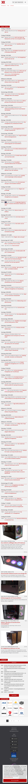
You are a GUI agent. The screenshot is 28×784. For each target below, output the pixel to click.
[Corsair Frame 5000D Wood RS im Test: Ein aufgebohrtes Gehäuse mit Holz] (14, 638)
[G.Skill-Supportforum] (21, 708)
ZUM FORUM (14, 695)
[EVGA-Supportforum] (10, 708)
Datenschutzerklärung (8, 777)
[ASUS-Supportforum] (4, 703)
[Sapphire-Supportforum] (21, 713)
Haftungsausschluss (14, 731)
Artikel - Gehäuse (5, 26)
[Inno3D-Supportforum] (4, 713)
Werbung (14, 735)
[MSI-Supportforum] (10, 713)
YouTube (15, 741)
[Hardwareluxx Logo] (3, 2)
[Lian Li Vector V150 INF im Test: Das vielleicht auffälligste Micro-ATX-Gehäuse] (14, 532)
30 (26, 541)
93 (26, 596)
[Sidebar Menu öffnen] (25, 2)
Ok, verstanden (15, 780)
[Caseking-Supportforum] (15, 703)
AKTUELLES (14, 662)
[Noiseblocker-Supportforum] (15, 713)
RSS (15, 750)
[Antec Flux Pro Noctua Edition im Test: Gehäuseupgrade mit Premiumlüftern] (14, 587)
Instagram (15, 747)
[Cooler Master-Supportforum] (21, 703)
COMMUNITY (4, 659)
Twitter (15, 744)
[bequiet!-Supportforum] (10, 703)
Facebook (15, 738)
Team (14, 734)
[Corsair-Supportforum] (4, 708)
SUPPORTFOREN (4, 699)
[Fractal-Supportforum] (15, 708)
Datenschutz (14, 729)
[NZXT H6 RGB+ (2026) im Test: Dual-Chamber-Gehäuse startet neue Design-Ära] (14, 563)
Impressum (14, 728)
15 (26, 646)
